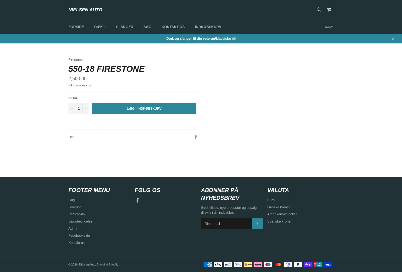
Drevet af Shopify (107, 264)
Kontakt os (173, 27)
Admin (73, 228)
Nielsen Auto (85, 9)
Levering (74, 207)
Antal (73, 98)
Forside (76, 27)
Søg (147, 27)
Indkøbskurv (208, 27)
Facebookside (79, 235)
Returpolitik (76, 214)
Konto (329, 27)
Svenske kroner (279, 221)
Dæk (99, 27)
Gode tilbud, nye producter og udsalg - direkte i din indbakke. (230, 210)
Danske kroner (278, 207)
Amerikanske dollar (282, 214)
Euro (271, 200)
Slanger (124, 27)
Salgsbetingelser (81, 221)
